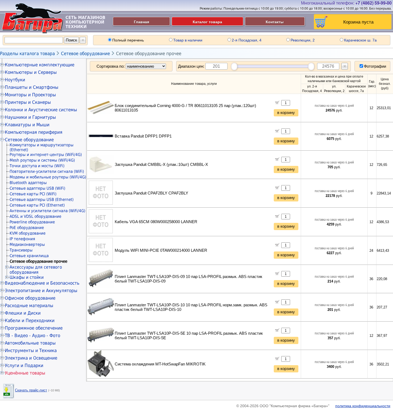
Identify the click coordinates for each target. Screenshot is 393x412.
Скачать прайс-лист (31, 390)
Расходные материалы (29, 305)
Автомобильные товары (30, 343)
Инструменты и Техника (31, 350)
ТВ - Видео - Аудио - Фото (32, 335)
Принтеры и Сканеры (28, 102)
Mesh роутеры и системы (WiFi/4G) (42, 160)
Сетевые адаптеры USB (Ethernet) (42, 199)
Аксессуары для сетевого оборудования (36, 270)
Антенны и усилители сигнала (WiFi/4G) (47, 210)
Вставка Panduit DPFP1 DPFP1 (143, 136)
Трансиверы (21, 250)
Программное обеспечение (34, 328)
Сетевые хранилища (29, 255)
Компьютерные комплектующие (39, 64)
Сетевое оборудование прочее (148, 53)
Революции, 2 (303, 40)
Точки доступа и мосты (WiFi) (37, 165)
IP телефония (22, 238)
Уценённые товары (25, 373)
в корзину (286, 112)
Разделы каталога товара (27, 53)
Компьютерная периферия (33, 132)
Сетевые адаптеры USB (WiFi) (37, 188)
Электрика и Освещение (31, 358)
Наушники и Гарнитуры (30, 117)
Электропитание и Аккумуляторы (41, 290)
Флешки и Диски (23, 313)
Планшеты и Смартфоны (31, 87)
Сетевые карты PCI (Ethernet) (37, 205)
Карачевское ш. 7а (360, 40)
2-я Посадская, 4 (246, 40)
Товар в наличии (187, 40)
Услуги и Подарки (24, 365)
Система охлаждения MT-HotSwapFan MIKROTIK (160, 364)
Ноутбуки (15, 79)
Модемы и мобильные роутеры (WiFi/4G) (48, 177)
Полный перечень (128, 40)
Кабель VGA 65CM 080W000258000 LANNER (156, 222)
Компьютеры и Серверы (31, 72)
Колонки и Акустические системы (41, 109)
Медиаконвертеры (27, 244)
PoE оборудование (27, 227)
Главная (141, 21)
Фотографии (375, 66)
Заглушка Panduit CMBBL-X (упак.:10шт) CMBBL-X (161, 164)
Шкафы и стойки (27, 277)
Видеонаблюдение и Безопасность (42, 283)
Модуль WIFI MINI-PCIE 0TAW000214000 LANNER (161, 250)
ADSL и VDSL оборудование (35, 216)
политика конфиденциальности (362, 406)
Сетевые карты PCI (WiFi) (33, 194)
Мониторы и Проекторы (30, 94)
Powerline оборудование (32, 222)
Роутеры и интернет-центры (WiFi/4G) (46, 154)
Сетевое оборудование (85, 53)
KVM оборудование (27, 233)
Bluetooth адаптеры (28, 182)
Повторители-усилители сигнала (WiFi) (47, 171)
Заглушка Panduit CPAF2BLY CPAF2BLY (151, 193)
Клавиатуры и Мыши (27, 124)
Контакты (275, 21)
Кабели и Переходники (30, 320)
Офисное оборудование (30, 298)
